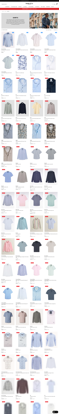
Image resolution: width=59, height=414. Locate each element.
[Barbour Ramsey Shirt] (22, 386)
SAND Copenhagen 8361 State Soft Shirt (35, 141)
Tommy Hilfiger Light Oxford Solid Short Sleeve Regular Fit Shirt (36, 280)
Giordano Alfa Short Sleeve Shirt (48, 327)
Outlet (52, 6)
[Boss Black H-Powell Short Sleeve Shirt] (36, 246)
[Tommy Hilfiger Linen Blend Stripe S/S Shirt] (36, 39)
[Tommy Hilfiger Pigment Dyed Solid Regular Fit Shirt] (22, 293)
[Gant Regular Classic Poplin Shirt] (8, 39)
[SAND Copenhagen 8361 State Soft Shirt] (36, 131)
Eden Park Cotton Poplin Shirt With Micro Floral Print (36, 187)
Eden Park (3, 209)
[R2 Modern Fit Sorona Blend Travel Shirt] (22, 85)
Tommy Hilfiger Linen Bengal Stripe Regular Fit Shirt (22, 280)
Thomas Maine (32, 302)
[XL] (33, 8)
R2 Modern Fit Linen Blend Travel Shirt (35, 95)
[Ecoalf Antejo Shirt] (22, 223)
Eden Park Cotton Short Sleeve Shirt (49, 210)
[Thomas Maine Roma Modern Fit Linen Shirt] (36, 293)
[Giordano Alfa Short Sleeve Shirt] (51, 317)
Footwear (37, 6)
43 (47, 119)
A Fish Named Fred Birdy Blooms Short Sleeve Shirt (7, 373)
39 (16, 119)
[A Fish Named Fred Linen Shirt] (51, 340)
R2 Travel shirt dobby (47, 95)
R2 (1, 94)
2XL (47, 188)
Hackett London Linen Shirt (33, 327)
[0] (56, 4)
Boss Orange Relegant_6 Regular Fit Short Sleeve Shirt (22, 257)
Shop (5, 11)
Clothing (25, 6)
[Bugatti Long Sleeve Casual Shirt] (22, 176)
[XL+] (36, 8)
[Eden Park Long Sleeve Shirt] (51, 176)
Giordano (45, 326)
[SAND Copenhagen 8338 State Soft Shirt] (8, 154)
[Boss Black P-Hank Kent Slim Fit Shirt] (8, 270)
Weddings (48, 6)
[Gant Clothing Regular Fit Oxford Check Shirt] (8, 386)
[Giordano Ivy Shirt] (8, 340)
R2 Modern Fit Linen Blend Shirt (20, 72)
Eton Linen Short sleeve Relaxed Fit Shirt (35, 118)
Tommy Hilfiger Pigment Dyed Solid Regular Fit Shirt (22, 304)
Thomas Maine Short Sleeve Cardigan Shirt (50, 303)
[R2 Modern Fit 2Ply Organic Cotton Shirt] (51, 62)
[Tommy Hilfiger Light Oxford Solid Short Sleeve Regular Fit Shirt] (36, 270)
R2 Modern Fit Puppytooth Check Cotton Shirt (36, 72)
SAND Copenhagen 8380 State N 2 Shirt (6, 141)
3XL (3, 188)
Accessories (31, 6)
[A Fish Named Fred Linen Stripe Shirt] (36, 362)
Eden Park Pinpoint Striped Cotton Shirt (6, 210)
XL (31, 119)
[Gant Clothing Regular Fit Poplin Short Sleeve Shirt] (51, 223)
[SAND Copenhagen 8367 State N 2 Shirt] (22, 131)
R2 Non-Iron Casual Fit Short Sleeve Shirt (49, 396)
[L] (31, 8)
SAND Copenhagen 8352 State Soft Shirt (49, 141)
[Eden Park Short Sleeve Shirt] (22, 200)
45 (5, 281)
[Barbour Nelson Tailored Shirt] (36, 340)
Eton (2, 117)
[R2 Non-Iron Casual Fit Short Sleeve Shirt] (51, 386)
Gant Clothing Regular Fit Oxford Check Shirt (7, 396)
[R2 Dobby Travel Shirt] (36, 386)
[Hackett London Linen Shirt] (36, 317)
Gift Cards (43, 6)
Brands (20, 6)
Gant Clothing (3, 395)
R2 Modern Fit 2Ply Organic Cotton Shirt (49, 72)
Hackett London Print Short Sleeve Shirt (6, 327)
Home (3, 11)
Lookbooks (7, 6)
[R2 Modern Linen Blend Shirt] (8, 85)
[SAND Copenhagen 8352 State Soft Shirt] (51, 131)
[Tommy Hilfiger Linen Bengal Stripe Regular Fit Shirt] (22, 270)
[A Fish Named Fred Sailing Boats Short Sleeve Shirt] (22, 362)
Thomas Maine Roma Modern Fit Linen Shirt (35, 303)
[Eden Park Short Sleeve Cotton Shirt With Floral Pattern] (36, 200)
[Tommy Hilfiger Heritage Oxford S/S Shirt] (8, 62)
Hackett (2, 326)
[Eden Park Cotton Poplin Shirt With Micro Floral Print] (36, 176)
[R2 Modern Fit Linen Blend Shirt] (22, 62)
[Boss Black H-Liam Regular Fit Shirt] (51, 362)
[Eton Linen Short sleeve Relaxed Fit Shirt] (36, 108)
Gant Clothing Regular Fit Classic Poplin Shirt (7, 256)
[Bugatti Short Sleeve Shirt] (36, 154)
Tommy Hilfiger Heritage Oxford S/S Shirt (6, 72)
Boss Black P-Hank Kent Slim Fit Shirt (6, 280)
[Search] (53, 4)
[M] (30, 8)
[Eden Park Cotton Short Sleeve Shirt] (51, 200)
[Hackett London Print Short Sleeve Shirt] (8, 317)
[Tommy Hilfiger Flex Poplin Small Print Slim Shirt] (22, 39)
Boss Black (3, 279)
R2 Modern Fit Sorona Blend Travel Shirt (21, 95)
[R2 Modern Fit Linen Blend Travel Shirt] (36, 85)
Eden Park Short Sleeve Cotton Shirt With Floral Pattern (36, 210)
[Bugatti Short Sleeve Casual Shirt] (51, 154)
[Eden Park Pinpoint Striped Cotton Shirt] (8, 200)
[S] (28, 8)
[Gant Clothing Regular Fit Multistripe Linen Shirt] (36, 223)
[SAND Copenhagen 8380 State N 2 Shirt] (8, 131)
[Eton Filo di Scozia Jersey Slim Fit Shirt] (8, 108)
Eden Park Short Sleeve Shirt (19, 210)
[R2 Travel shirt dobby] (51, 85)
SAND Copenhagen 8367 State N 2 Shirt (21, 141)
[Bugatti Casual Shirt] (22, 154)
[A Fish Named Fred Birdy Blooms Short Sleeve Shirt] (8, 362)
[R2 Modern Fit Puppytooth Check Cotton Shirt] (36, 62)
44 (31, 397)
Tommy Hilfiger (18, 279)
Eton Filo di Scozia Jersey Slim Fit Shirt (6, 118)
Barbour (17, 395)
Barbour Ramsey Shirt (18, 396)
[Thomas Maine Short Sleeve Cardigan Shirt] (51, 293)
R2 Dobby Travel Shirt (33, 396)
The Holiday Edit (14, 6)
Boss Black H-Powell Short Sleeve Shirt (35, 256)
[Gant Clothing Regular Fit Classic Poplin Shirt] (8, 246)
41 (17, 142)
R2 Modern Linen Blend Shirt (5, 95)
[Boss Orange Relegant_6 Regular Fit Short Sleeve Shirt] (22, 246)
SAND (2, 140)
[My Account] (55, 4)
